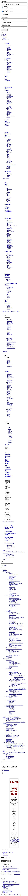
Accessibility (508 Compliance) (10, 881)
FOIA (4, 887)
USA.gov (5, 892)
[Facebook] (4, 861)
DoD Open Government (8, 885)
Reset (2, 29)
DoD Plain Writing (7, 886)
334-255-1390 (17, 874)
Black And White (7, 27)
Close (6, 29)
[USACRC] (3, 34)
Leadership (5, 855)
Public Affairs (6, 869)
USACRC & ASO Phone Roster (10, 868)
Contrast (5, 19)
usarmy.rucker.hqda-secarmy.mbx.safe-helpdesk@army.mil (14, 840)
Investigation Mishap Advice (10, 324)
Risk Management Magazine (10, 365)
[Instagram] (9, 861)
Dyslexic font (6, 14)
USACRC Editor (7, 445)
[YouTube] (7, 861)
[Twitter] (2, 861)
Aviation (10, 442)
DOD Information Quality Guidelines (11, 884)
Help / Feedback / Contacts (9, 866)
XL (14, 4)
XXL (18, 4)
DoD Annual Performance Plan (10, 882)
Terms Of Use (17, 894)
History (4, 853)
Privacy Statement (10, 894)
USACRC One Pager (8, 852)
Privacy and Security (7, 891)
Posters (8, 362)
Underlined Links (7, 22)
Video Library (9, 360)
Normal (7, 4)
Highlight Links (6, 25)
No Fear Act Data (7, 890)
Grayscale (5, 17)
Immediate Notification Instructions (9, 321)
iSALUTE (5, 888)
